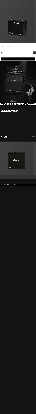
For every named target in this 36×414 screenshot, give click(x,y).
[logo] (4, 4)
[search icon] (32, 4)
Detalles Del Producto (5, 48)
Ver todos (33, 136)
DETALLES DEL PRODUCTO (5, 131)
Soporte (29, 4)
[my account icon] (34, 4)
